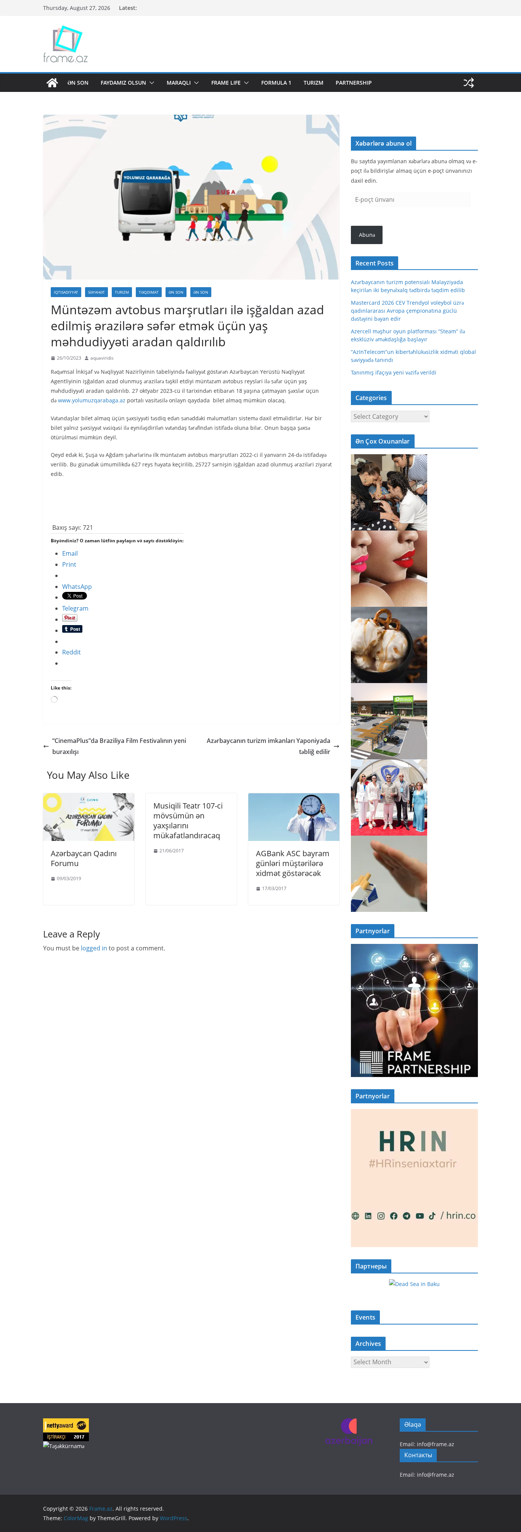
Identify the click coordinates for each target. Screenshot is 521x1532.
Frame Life (226, 82)
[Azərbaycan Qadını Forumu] (88, 798)
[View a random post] (469, 83)
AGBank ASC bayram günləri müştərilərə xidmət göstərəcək (293, 863)
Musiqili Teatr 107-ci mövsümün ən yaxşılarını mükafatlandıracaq (188, 821)
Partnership (354, 82)
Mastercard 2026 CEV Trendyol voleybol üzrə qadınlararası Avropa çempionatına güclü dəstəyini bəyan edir (407, 310)
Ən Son (78, 82)
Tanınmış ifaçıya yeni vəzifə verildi (393, 372)
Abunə (367, 234)
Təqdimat (149, 292)
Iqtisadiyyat (66, 292)
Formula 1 (276, 82)
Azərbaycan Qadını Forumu (84, 858)
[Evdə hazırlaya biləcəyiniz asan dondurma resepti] (389, 611)
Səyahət (96, 292)
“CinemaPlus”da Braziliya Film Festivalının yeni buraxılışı (119, 746)
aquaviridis (102, 358)
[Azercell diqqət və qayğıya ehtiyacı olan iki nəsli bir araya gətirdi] (389, 459)
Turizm (313, 82)
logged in (94, 948)
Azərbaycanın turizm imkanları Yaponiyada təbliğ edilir (268, 746)
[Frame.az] (52, 83)
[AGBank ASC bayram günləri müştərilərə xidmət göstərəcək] (293, 798)
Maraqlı (179, 82)
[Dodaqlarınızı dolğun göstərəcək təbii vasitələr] (389, 535)
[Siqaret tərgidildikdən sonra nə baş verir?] (389, 840)
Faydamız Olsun (123, 82)
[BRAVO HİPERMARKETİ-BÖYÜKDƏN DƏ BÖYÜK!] (389, 687)
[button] (150, 82)
